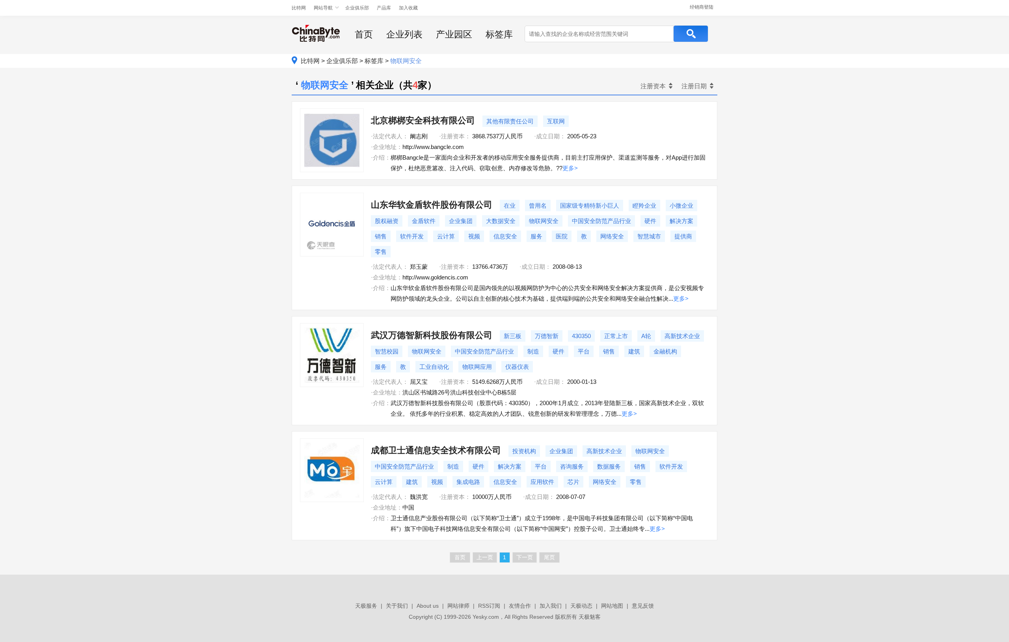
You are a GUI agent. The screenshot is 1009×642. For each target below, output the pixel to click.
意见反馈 (643, 606)
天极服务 (366, 606)
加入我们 (551, 606)
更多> (570, 168)
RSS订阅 (489, 606)
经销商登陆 (701, 7)
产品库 (384, 8)
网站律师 (458, 606)
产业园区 (454, 34)
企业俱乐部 (357, 8)
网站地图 (612, 606)
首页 (364, 34)
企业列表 (404, 34)
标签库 (499, 34)
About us (428, 606)
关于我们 (397, 606)
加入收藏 (408, 8)
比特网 (299, 8)
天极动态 (581, 606)
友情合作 (520, 606)
